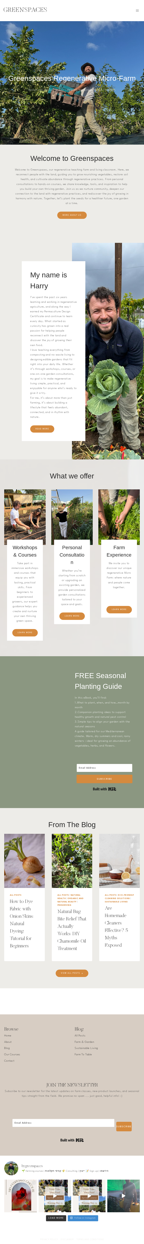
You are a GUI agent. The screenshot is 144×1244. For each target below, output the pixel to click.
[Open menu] (137, 10)
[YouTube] (75, 1234)
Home (7, 1035)
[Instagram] (68, 1234)
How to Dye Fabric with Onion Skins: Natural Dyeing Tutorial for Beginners (22, 924)
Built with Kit (104, 789)
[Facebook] (62, 1234)
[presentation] (24, 861)
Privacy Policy (49, 1240)
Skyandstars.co (92, 1227)
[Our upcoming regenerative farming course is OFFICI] (89, 1196)
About (8, 1042)
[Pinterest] (82, 1234)
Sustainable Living (116, 902)
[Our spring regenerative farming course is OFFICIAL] (55, 1196)
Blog (7, 1048)
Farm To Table (83, 1054)
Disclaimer (67, 1240)
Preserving (64, 905)
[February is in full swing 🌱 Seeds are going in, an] (20, 1196)
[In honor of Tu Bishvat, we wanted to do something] (123, 1196)
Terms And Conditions (90, 1240)
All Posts (15, 895)
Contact (9, 1061)
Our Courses (12, 1054)
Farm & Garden (84, 1042)
